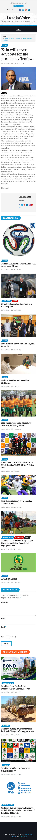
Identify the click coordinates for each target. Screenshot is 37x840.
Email (3, 627)
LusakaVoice (18, 18)
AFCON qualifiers (9, 579)
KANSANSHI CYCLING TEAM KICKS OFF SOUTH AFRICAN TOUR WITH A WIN (17, 465)
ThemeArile (23, 837)
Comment (4, 602)
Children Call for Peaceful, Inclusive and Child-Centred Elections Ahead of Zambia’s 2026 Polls (18, 810)
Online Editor (5, 63)
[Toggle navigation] (18, 28)
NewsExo (13, 837)
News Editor (5, 549)
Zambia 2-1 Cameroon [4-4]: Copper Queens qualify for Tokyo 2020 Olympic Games (17, 543)
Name (3, 618)
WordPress (28, 834)
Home (4, 36)
